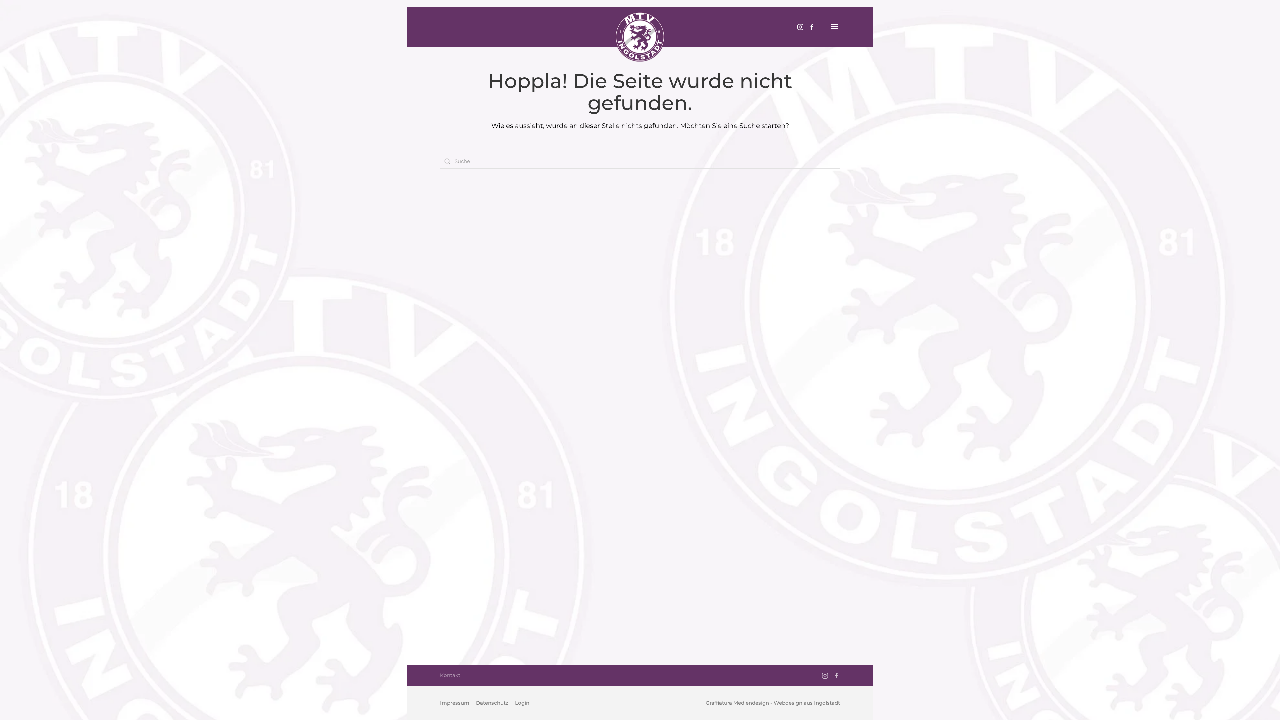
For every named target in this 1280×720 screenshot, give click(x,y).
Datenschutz (492, 703)
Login (522, 703)
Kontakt (450, 675)
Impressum (454, 703)
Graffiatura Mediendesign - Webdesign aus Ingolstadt (773, 703)
